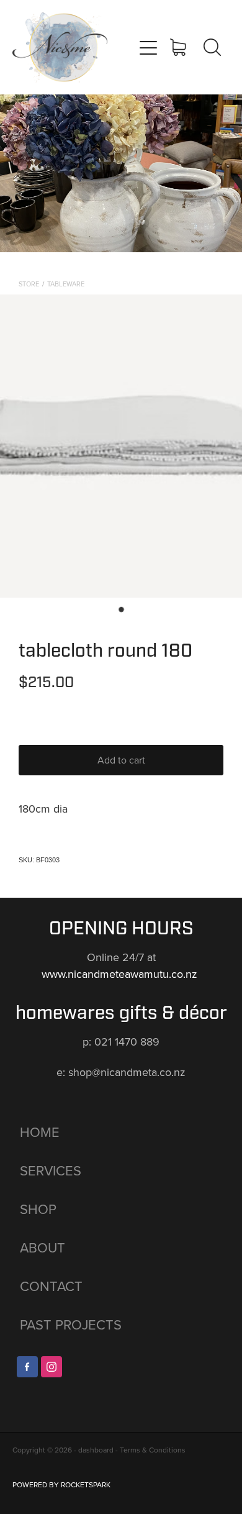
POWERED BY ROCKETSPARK (61, 1484)
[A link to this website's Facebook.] (27, 1366)
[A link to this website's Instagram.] (51, 1366)
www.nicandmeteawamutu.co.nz (121, 974)
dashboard (96, 1449)
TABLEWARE (65, 284)
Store (29, 284)
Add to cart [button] (121, 760)
